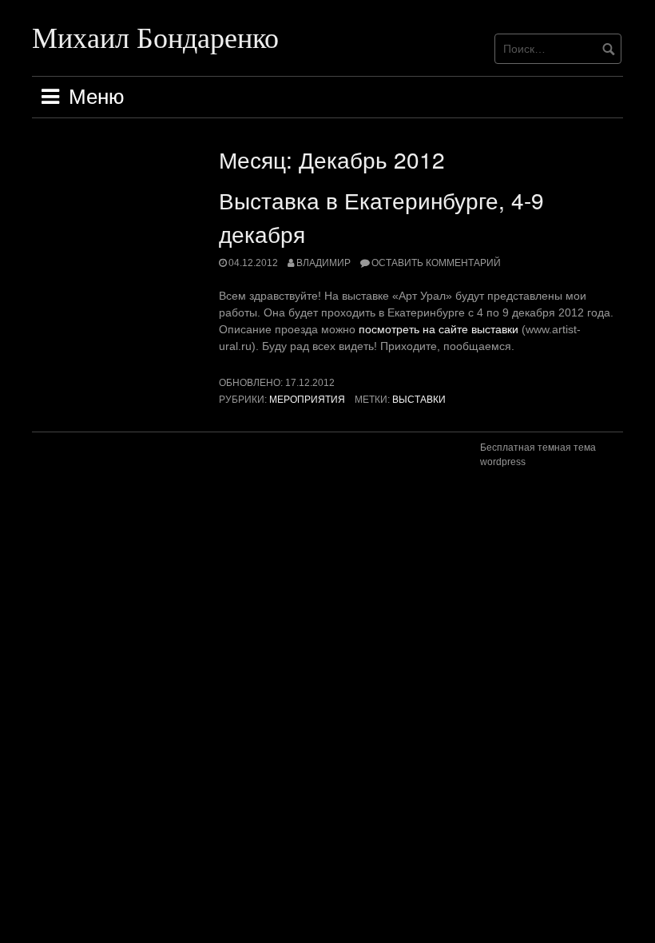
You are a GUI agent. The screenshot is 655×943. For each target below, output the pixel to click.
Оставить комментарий (436, 263)
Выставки (419, 399)
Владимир (323, 263)
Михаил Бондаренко (155, 37)
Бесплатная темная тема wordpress (538, 455)
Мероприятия (307, 399)
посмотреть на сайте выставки (438, 329)
